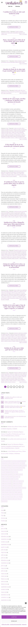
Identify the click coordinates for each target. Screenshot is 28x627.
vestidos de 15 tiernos (5, 380)
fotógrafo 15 (20, 61)
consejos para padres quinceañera (20, 211)
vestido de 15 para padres (15, 212)
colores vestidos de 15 (18, 290)
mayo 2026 (3, 531)
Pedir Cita (10, 6)
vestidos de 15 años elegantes (19, 131)
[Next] (23, 387)
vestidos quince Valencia (16, 499)
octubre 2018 (4, 589)
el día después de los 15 (18, 171)
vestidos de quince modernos (21, 341)
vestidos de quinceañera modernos (7, 137)
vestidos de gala (14, 487)
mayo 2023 (3, 568)
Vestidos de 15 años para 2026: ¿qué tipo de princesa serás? (14, 349)
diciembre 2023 (5, 560)
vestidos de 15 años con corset (7, 129)
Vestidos (14, 10)
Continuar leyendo (14, 27)
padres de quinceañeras (5, 212)
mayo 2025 (3, 552)
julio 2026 (3, 528)
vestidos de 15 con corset (9, 254)
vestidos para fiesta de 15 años (20, 137)
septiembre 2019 (5, 586)
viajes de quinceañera (7, 93)
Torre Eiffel (16, 474)
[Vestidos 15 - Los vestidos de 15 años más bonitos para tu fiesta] (14, 2)
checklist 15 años (17, 90)
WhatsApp (17, 6)
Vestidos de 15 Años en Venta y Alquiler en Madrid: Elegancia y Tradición (14, 427)
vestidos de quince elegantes (11, 176)
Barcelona (24, 461)
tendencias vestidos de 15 (14, 291)
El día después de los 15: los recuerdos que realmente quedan (14, 145)
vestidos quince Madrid (6, 499)
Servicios (3, 518)
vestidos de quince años (16, 490)
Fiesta (14, 67)
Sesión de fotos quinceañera (7, 474)
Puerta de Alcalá (13, 469)
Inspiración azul (4, 32)
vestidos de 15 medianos (12, 338)
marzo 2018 (4, 592)
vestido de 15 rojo (21, 292)
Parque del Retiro (5, 469)
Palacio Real (22, 467)
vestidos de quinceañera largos (19, 136)
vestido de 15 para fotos (12, 253)
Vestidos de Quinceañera (6, 490)
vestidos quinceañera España (16, 494)
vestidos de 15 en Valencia (11, 257)
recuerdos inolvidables (6, 472)
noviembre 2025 (5, 539)
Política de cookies (5, 624)
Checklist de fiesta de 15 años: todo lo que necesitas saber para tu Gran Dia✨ (14, 71)
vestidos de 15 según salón (15, 339)
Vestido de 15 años (5, 476)
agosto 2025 (4, 547)
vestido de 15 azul (22, 291)
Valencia (20, 474)
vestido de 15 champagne (6, 292)
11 (19, 386)
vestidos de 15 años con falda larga (20, 129)
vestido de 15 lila (14, 292)
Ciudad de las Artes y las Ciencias (18, 463)
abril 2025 (3, 555)
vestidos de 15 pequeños (22, 338)
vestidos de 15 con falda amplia (20, 254)
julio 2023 (3, 565)
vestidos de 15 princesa (21, 257)
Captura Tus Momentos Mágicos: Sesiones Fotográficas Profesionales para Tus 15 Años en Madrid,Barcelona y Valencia (13, 433)
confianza (16, 61)
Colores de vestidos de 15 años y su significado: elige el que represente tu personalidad (14, 265)
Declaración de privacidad (15, 624)
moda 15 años (10, 32)
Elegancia (10, 465)
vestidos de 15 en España (6, 174)
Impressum (24, 624)
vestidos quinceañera (6, 494)
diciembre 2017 (5, 594)
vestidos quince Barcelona (6, 496)
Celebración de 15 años (6, 463)
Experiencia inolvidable (17, 465)
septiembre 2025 (5, 544)
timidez (16, 62)
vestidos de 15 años (9, 173)
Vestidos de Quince (15, 258)
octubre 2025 (4, 541)
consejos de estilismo (19, 31)
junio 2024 (3, 557)
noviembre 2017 (5, 597)
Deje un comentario (23, 34)
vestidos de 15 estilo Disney (12, 378)
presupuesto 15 (13, 91)
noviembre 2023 (5, 563)
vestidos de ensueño (5, 487)
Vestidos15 (12, 476)
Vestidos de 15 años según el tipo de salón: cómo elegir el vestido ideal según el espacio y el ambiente (14, 306)
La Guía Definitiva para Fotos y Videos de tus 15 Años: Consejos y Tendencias (13, 452)
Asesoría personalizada (16, 461)
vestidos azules (4, 34)
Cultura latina (4, 465)
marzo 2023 (4, 573)
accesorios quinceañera (6, 461)
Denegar (14, 621)
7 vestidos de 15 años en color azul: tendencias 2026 (14, 13)
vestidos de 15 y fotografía (6, 258)
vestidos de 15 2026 (18, 374)
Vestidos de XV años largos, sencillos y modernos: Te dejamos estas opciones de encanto (14, 100)
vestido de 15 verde (12, 294)
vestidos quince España (17, 496)
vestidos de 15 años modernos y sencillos (9, 133)
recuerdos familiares (20, 172)
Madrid (24, 465)
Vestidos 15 (3, 173)
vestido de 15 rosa (4, 294)
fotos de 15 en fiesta (9, 251)
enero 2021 (3, 581)
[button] (26, 603)
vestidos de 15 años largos (6, 132)
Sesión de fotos (14, 472)
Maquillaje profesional (6, 467)
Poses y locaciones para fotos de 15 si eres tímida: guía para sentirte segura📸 (14, 41)
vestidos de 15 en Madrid (15, 174)
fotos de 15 (23, 90)
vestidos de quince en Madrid (9, 341)
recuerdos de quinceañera (11, 172)
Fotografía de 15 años (18, 250)
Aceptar (14, 617)
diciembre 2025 (5, 536)
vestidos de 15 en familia (8, 215)
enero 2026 (3, 533)
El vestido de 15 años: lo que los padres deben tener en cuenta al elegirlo (14, 183)
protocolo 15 (18, 91)
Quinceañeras (15, 32)
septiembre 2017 (5, 600)
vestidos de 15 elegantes (9, 335)
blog (14, 97)
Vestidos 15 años (21, 62)
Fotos (14, 38)
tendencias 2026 (21, 32)
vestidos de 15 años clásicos (19, 128)
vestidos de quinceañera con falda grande (13, 135)
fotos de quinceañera (17, 251)
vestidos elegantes (17, 492)
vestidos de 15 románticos (19, 379)
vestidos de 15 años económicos (7, 131)
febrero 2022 (4, 579)
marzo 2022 (4, 576)
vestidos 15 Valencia (5, 478)
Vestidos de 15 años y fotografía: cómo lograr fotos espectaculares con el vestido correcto (14, 224)
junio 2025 (3, 549)
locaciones (4, 62)
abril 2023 (3, 571)
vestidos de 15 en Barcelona (18, 173)
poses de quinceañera (11, 62)
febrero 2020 (4, 584)
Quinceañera (19, 469)
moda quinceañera (14, 467)
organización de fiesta (5, 91)
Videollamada (4, 501)
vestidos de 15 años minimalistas (17, 132)
